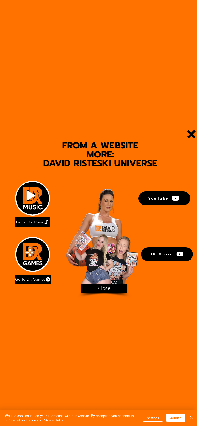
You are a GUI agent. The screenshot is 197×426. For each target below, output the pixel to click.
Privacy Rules (53, 420)
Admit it (175, 417)
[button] (191, 134)
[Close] (191, 418)
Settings (153, 417)
